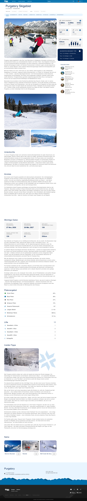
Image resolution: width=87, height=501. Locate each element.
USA (71, 56)
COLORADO (9, 8)
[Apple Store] (79, 492)
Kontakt (13, 489)
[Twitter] (74, 489)
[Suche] (73, 1)
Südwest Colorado (23, 11)
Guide (7, 14)
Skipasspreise (60, 14)
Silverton (36, 11)
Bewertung (39, 14)
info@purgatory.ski (52, 473)
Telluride (43, 11)
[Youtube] (71, 489)
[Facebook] (80, 489)
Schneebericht (13, 14)
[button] (30, 207)
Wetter (14, 1)
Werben (18, 489)
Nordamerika (73, 53)
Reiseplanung (21, 1)
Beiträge (30, 1)
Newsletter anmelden (14, 491)
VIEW (18, 453)
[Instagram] (77, 489)
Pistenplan (45, 14)
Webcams (25, 14)
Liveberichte (32, 14)
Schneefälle (53, 14)
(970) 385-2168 (49, 471)
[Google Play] (73, 492)
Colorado (14, 11)
